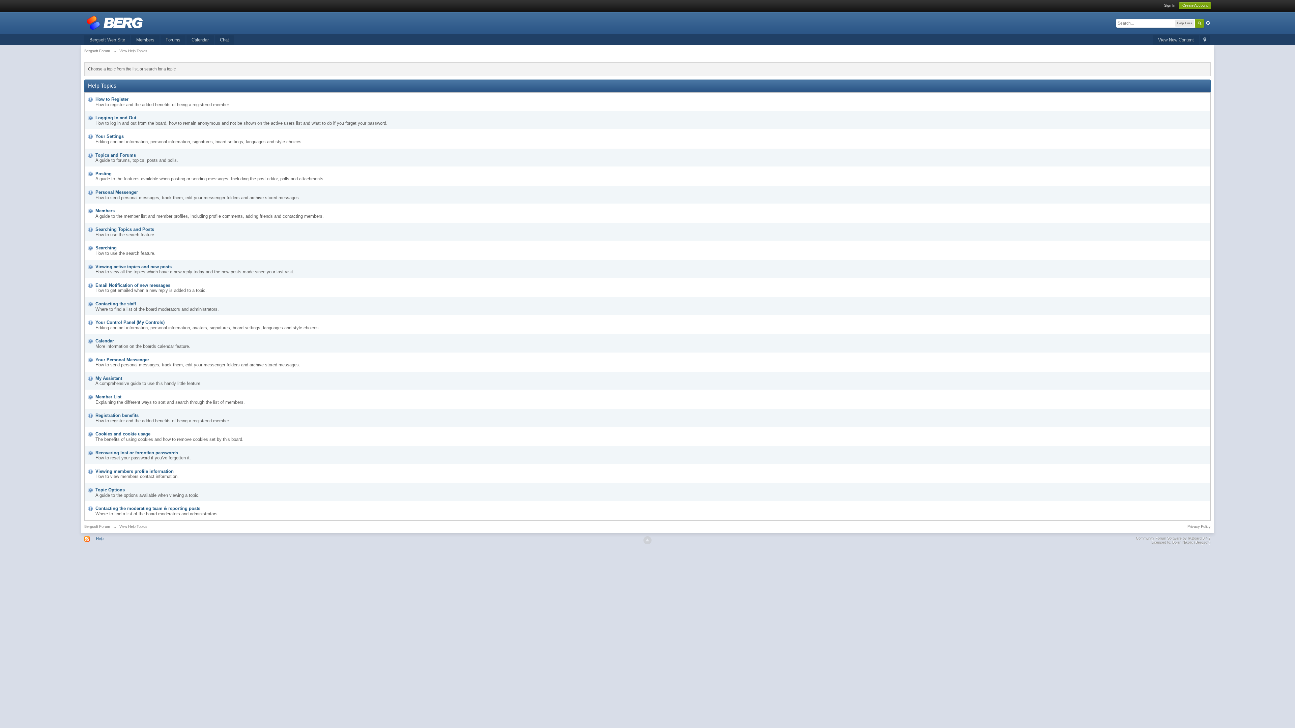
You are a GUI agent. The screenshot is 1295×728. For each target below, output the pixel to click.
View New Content (1176, 39)
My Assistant (108, 378)
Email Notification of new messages (132, 285)
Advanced (1208, 23)
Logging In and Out (115, 117)
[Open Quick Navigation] (1205, 40)
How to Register (111, 99)
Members (145, 39)
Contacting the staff (115, 303)
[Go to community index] (114, 22)
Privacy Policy (1199, 526)
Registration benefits (117, 415)
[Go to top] (647, 540)
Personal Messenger (116, 192)
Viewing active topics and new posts (133, 266)
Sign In (1169, 5)
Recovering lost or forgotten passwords (136, 452)
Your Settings (109, 136)
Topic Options (110, 489)
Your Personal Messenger (122, 359)
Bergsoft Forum (97, 526)
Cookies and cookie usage (122, 433)
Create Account (1195, 5)
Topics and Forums (115, 155)
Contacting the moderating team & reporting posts (147, 508)
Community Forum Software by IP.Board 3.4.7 (1173, 538)
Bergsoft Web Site (107, 39)
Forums (173, 39)
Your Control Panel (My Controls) (130, 322)
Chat (224, 39)
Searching (106, 247)
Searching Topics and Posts (124, 229)
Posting (103, 173)
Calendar (200, 39)
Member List (108, 396)
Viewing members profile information (134, 471)
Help (100, 539)
